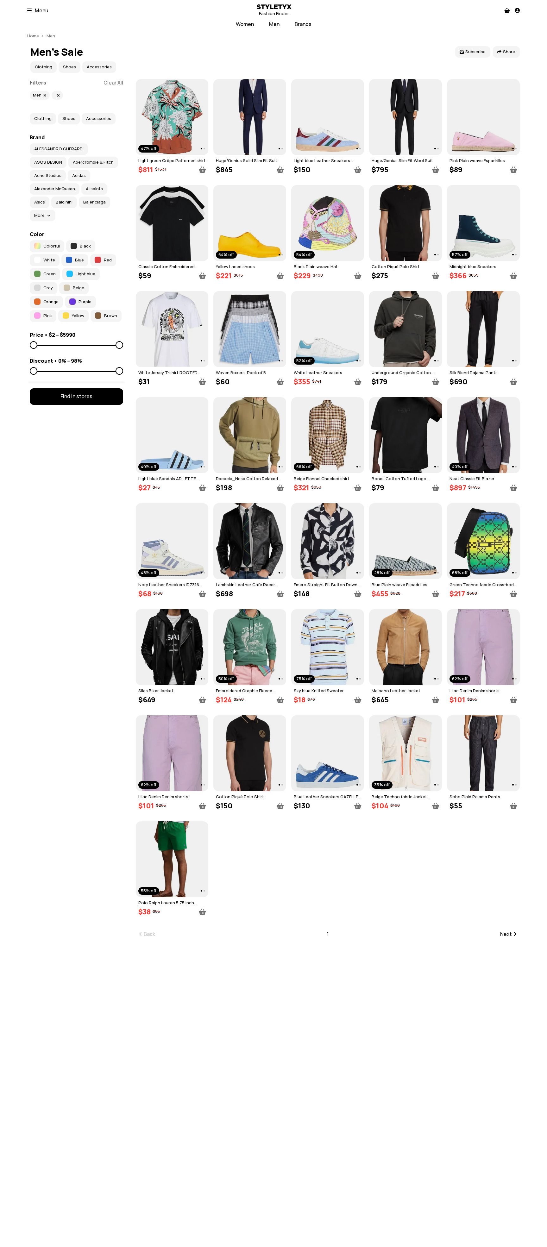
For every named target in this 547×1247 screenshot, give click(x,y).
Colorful (51, 246)
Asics (39, 202)
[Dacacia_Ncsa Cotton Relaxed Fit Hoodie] (249, 435)
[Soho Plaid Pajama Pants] (483, 753)
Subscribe (475, 51)
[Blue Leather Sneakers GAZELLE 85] (327, 753)
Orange (51, 301)
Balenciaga (94, 202)
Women (245, 24)
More (39, 215)
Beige (78, 288)
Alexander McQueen (54, 188)
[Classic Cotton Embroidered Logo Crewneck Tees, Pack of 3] (172, 223)
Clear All (113, 82)
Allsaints (94, 188)
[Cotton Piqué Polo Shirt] (405, 223)
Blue (79, 260)
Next (506, 934)
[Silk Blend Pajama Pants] (483, 329)
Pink (47, 315)
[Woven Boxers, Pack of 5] (249, 329)
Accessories (99, 67)
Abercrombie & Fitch (93, 162)
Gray (48, 288)
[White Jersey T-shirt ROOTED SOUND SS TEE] (172, 329)
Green (49, 274)
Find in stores (76, 396)
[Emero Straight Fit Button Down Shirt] (327, 541)
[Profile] (517, 10)
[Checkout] (507, 10)
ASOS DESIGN (48, 162)
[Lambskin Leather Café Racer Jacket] (249, 541)
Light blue (85, 274)
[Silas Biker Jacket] (172, 647)
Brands (303, 24)
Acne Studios (47, 175)
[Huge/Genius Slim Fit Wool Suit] (405, 117)
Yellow (78, 315)
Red (108, 260)
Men (274, 24)
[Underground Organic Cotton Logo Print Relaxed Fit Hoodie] (405, 329)
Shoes (69, 67)
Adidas (79, 175)
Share (509, 51)
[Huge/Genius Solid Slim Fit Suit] (249, 117)
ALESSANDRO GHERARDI (59, 149)
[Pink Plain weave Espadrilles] (483, 117)
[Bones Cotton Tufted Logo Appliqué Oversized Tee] (405, 435)
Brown (110, 315)
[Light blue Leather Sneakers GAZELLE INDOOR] (327, 117)
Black (85, 246)
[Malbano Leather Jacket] (405, 647)
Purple (85, 301)
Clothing (43, 67)
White (49, 260)
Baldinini (64, 202)
